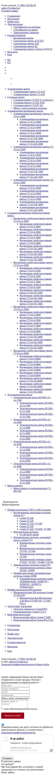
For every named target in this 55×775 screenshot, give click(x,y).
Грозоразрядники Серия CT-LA (29, 611)
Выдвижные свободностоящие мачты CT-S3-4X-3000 (36, 252)
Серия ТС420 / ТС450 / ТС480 (35, 529)
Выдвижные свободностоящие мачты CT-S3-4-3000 (36, 230)
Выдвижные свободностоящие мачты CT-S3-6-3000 (36, 241)
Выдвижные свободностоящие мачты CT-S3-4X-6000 (36, 385)
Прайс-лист (13, 21)
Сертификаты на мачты (25, 29)
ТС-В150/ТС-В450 (29, 534)
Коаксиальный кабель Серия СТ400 (32, 617)
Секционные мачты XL (25, 46)
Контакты (12, 52)
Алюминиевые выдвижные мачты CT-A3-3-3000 (34, 120)
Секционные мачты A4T (26, 43)
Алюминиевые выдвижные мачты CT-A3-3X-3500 (34, 170)
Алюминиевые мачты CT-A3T (29, 91)
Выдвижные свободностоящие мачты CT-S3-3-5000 (36, 313)
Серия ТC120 (26, 521)
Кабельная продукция (18, 614)
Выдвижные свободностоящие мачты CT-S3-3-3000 (36, 225)
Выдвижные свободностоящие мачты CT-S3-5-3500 (36, 280)
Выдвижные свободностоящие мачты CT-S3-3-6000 (36, 357)
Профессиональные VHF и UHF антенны (29, 510)
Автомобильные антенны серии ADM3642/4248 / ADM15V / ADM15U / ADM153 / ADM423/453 (36, 582)
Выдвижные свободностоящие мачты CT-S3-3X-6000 (36, 379)
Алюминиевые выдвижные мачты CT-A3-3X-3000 (34, 137)
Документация (15, 24)
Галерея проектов (16, 35)
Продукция (13, 18)
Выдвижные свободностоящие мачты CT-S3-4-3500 (36, 275)
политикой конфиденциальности (18, 732)
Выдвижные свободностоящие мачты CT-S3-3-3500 (36, 269)
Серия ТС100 (26, 518)
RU (9, 59)
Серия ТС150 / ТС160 (31, 523)
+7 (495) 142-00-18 (26, 5)
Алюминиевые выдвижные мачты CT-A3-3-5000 (34, 186)
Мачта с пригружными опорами (30, 108)
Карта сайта (43, 664)
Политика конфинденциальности (19, 664)
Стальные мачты (16, 97)
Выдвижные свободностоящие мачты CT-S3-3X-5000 (36, 335)
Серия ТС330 (26, 526)
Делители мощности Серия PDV (30, 609)
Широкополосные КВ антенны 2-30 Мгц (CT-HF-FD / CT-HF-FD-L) (36, 601)
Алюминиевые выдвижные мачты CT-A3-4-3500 (34, 159)
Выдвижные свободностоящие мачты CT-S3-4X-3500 (36, 297)
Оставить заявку (9, 10)
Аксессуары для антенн (19, 606)
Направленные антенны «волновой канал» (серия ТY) (32, 538)
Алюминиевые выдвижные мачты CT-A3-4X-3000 (34, 142)
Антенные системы (11, 499)
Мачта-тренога (15, 485)
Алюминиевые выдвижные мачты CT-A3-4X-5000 (34, 208)
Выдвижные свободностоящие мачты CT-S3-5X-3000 (36, 258)
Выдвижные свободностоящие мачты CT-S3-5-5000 (36, 324)
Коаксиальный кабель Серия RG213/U (33, 620)
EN (9, 62)
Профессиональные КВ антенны (24, 589)
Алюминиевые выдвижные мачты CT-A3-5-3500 (34, 164)
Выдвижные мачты (23, 38)
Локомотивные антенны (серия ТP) (31, 565)
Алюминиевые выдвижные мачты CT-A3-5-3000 (34, 131)
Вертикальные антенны (25, 532)
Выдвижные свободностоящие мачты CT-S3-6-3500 (36, 286)
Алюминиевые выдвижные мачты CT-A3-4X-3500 (34, 175)
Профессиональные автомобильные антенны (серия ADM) (32, 574)
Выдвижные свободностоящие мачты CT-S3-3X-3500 (36, 291)
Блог (9, 54)
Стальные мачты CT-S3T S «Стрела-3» (33, 100)
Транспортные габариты (26, 32)
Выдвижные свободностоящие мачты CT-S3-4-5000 (36, 319)
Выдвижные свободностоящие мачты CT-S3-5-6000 (36, 368)
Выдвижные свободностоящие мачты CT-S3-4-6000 (36, 363)
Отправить (7, 758)
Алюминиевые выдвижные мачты (25, 111)
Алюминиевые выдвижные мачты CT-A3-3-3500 (34, 153)
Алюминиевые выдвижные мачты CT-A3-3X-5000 (34, 203)
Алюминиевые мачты (18, 89)
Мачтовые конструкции (13, 496)
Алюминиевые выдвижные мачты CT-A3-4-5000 (34, 192)
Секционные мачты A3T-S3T (28, 40)
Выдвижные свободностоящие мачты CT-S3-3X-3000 (36, 247)
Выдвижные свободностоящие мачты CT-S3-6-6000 (36, 374)
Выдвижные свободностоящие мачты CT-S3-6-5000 (36, 330)
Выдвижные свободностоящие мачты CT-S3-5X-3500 (36, 302)
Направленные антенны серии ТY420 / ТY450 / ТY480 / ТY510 (36, 560)
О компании (13, 16)
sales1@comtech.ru (10, 8)
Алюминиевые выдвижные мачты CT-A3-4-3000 (34, 126)
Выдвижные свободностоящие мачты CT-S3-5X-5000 (36, 346)
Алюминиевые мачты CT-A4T (29, 94)
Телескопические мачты (19, 394)
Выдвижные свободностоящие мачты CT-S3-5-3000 (36, 236)
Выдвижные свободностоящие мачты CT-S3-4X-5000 (36, 341)
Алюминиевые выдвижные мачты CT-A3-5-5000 (34, 197)
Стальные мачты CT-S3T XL (28, 105)
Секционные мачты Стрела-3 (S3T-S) (32, 49)
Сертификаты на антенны (26, 27)
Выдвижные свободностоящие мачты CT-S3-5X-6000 (36, 390)
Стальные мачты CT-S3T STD (29, 102)
